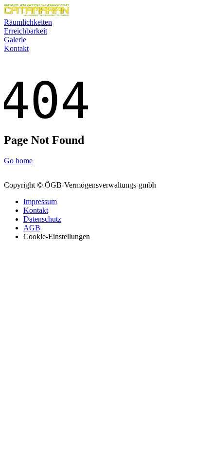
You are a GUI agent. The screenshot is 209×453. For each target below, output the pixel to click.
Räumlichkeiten (28, 22)
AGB (31, 228)
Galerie (15, 39)
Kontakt (16, 48)
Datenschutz (42, 219)
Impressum (40, 201)
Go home (18, 161)
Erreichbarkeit (25, 31)
